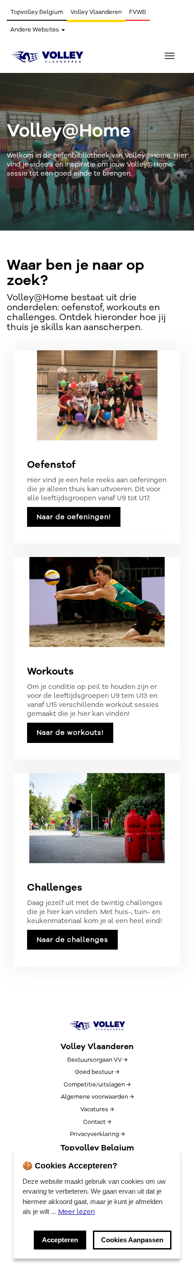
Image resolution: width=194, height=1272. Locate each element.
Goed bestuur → (97, 1072)
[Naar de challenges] (97, 818)
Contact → (97, 1122)
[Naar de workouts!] (97, 602)
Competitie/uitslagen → (97, 1085)
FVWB (137, 12)
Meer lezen (76, 1211)
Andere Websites (35, 30)
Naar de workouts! (70, 732)
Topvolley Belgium (36, 12)
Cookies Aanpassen (132, 1240)
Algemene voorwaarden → (97, 1097)
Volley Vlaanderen (96, 12)
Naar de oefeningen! (74, 516)
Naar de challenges (72, 939)
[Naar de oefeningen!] (97, 395)
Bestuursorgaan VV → (97, 1060)
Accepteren (60, 1240)
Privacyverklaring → (97, 1134)
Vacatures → (97, 1109)
